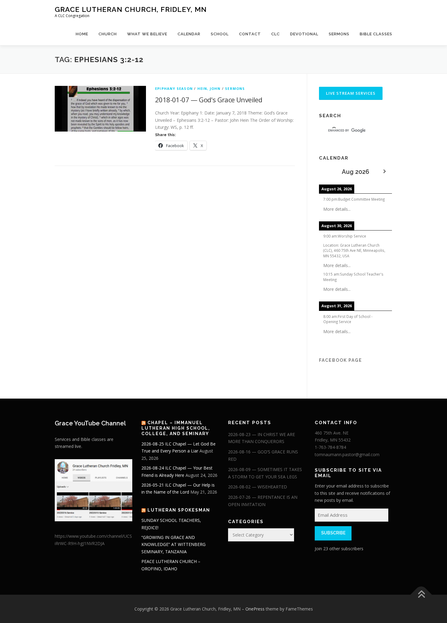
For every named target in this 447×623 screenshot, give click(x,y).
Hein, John (209, 88)
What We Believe (147, 34)
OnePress (255, 609)
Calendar (189, 34)
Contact (250, 34)
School (220, 34)
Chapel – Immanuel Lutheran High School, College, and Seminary (175, 428)
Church (108, 34)
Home (82, 34)
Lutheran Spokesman (178, 510)
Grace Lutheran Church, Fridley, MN (131, 9)
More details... (337, 209)
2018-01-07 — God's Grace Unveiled (208, 99)
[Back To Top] (421, 594)
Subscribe (333, 532)
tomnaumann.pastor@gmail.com (347, 454)
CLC (275, 34)
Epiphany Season (174, 88)
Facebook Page (340, 360)
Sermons (339, 34)
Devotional (304, 34)
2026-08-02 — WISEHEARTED (257, 487)
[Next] (384, 171)
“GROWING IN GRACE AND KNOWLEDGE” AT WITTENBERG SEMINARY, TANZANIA (173, 544)
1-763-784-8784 (330, 447)
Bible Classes (376, 34)
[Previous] (326, 171)
